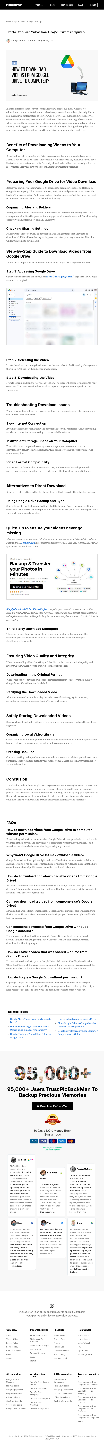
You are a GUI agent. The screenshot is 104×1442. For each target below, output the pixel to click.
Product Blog (59, 1354)
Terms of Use (12, 1339)
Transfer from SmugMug (36, 1393)
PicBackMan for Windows (37, 1340)
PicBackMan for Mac (39, 1335)
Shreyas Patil (18, 40)
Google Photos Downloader (60, 1380)
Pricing (57, 1343)
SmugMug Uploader (14, 1390)
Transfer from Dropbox (40, 1398)
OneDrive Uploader (14, 1401)
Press (8, 1354)
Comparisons (35, 1349)
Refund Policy (12, 1347)
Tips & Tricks (83, 1351)
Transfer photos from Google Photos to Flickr (88, 1383)
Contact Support (13, 1351)
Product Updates (37, 1353)
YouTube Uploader (14, 1405)
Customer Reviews (61, 1351)
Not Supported (60, 1358)
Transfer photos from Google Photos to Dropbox (87, 1399)
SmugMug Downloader (63, 1390)
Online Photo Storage (39, 1345)
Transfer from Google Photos (39, 1383)
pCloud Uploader (13, 1397)
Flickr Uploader (12, 1386)
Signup (33, 1361)
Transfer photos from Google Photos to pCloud (88, 1416)
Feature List (59, 1347)
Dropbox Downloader (63, 1393)
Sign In (93, 5)
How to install (83, 1335)
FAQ (79, 1347)
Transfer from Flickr (38, 1388)
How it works (59, 1335)
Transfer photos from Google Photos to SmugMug (87, 1390)
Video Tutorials (84, 1343)
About (9, 1335)
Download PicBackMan (54, 1106)
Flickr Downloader (61, 1386)
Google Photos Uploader (12, 1380)
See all (80, 1421)
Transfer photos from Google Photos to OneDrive (87, 1408)
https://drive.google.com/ (60, 276)
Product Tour (59, 1339)
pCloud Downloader (62, 1397)
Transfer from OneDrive (36, 1403)
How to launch (84, 1339)
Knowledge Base (85, 1354)
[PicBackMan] (14, 4)
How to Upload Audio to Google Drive (77, 1018)
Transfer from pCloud (39, 1409)
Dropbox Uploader (14, 1393)
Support (9, 1358)
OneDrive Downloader (63, 1401)
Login (32, 1357)
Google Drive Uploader (15, 1409)
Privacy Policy (12, 1343)
